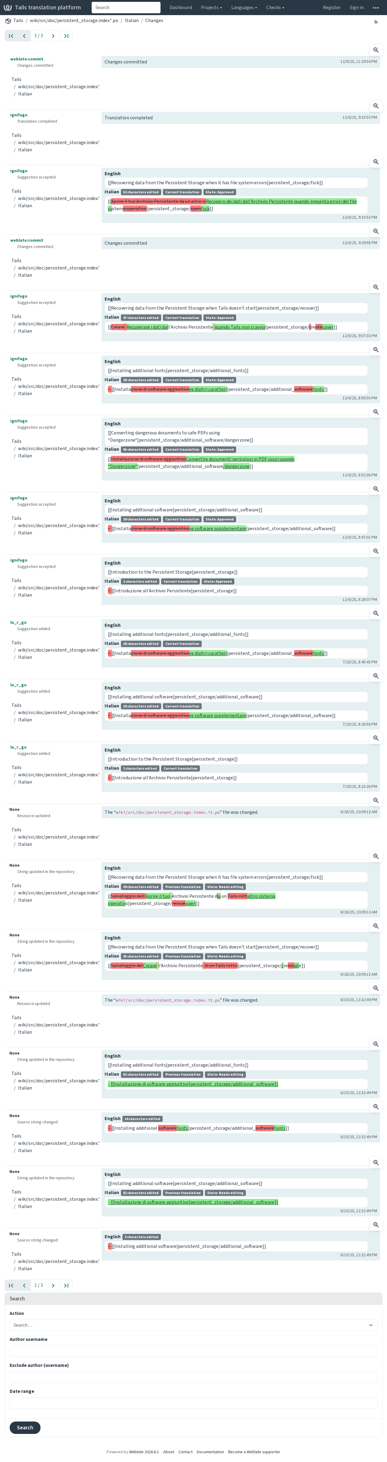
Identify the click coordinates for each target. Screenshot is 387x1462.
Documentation (210, 1452)
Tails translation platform (48, 7)
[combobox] (126, 7)
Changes (154, 20)
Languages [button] (242, 7)
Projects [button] (210, 7)
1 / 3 (38, 35)
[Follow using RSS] (376, 21)
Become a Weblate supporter (254, 1452)
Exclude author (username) (39, 1365)
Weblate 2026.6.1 (144, 1452)
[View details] (376, 50)
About (168, 1452)
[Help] (375, 7)
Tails (18, 20)
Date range (22, 1391)
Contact (185, 1452)
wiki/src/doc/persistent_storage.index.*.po (74, 20)
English (113, 173)
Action (17, 1313)
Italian (132, 20)
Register (332, 7)
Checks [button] (273, 7)
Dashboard (181, 7)
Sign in (357, 7)
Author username (28, 1339)
